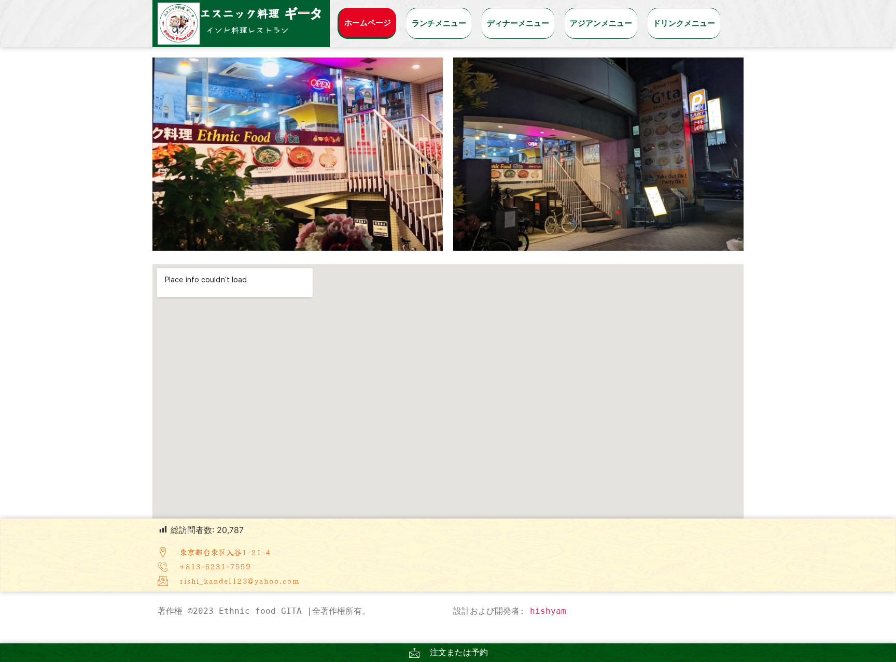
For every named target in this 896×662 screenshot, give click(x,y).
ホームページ (367, 22)
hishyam (548, 611)
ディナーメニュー (518, 23)
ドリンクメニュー (684, 23)
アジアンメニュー (601, 23)
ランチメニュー (439, 23)
